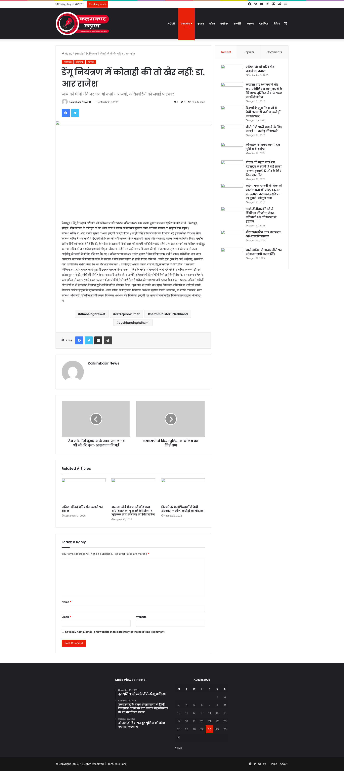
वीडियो (277, 23)
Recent (226, 52)
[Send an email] (90, 101)
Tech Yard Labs (117, 763)
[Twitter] (75, 113)
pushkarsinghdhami (133, 323)
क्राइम (200, 23)
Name (66, 601)
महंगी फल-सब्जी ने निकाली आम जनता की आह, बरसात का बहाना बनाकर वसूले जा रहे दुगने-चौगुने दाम (264, 192)
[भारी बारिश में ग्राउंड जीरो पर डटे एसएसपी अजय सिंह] (232, 255)
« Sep (178, 747)
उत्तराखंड (185, 23)
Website (141, 616)
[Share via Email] (98, 340)
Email (66, 616)
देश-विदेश (263, 23)
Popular (248, 52)
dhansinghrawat (92, 314)
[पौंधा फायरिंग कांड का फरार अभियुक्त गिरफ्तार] (232, 237)
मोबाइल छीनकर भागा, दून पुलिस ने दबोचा (263, 147)
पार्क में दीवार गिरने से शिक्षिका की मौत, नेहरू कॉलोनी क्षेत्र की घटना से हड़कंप (261, 215)
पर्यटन (212, 23)
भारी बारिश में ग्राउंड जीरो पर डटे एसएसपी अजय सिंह (264, 252)
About (283, 763)
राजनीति (237, 23)
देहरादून (79, 61)
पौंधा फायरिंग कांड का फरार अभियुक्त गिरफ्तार (263, 234)
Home (171, 23)
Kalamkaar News (78, 101)
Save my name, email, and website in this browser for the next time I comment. (115, 631)
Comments (274, 52)
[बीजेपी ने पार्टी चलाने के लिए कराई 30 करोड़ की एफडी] (232, 132)
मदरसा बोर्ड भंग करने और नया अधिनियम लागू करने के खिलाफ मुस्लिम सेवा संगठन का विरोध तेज (133, 511)
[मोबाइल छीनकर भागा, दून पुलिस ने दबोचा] (232, 150)
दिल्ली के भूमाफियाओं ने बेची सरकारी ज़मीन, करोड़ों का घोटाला (182, 509)
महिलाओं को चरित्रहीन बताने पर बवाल (82, 509)
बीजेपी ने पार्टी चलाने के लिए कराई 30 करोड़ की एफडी (264, 129)
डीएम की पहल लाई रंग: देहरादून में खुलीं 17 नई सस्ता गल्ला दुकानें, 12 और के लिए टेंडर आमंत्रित (264, 168)
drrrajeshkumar (127, 314)
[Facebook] (66, 113)
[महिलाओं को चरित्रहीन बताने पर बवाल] (84, 490)
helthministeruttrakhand (169, 314)
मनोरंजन (224, 23)
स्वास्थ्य (250, 23)
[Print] (108, 340)
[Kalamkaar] (82, 23)
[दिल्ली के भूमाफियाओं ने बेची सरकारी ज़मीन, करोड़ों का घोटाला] (183, 490)
